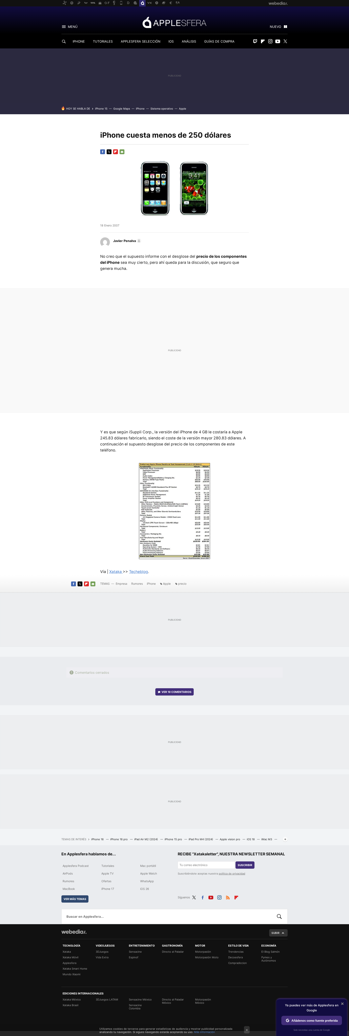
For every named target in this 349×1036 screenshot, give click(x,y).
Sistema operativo (161, 108)
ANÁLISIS (189, 41)
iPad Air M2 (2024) (146, 839)
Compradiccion (237, 963)
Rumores (137, 583)
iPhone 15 (101, 108)
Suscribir (245, 865)
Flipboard (262, 41)
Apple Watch (148, 873)
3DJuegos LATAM (107, 999)
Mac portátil (148, 865)
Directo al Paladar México (173, 1001)
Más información (204, 1032)
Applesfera (174, 22)
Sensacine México (140, 999)
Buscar (279, 916)
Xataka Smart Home (75, 968)
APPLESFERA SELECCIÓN (140, 41)
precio (182, 583)
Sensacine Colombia (135, 1007)
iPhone (140, 108)
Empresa (121, 583)
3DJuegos (102, 951)
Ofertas (106, 881)
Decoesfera (235, 957)
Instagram (270, 41)
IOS (171, 41)
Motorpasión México (203, 1001)
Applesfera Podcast (76, 865)
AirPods (68, 873)
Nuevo (275, 27)
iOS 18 (251, 839)
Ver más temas (75, 899)
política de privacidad (232, 873)
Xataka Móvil (70, 957)
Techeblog (138, 571)
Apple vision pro (230, 839)
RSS (228, 897)
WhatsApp (147, 881)
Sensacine (135, 951)
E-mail (122, 151)
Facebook (102, 151)
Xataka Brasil (70, 1005)
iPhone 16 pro (119, 839)
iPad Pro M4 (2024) (201, 839)
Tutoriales (107, 865)
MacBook (69, 888)
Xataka (116, 571)
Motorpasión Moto (207, 957)
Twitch (255, 41)
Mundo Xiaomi (71, 974)
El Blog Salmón (270, 951)
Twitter (285, 41)
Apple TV (107, 873)
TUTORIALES (103, 41)
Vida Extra (102, 957)
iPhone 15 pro (174, 839)
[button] (126, 240)
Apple (182, 108)
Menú (73, 27)
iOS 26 (144, 888)
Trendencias (236, 951)
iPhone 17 (107, 888)
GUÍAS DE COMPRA (219, 41)
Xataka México (72, 999)
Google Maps (121, 108)
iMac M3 (267, 839)
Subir (275, 932)
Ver (176, 691)
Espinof (133, 957)
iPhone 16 (97, 839)
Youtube (277, 41)
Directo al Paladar (173, 951)
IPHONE (79, 41)
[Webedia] (73, 931)
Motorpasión (203, 951)
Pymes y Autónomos (268, 959)
